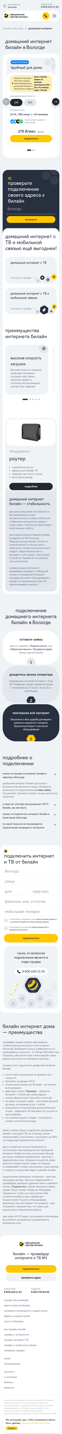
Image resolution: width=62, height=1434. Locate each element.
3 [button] (33, 399)
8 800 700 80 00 (40, 1292)
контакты (9, 1371)
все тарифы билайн (15, 1329)
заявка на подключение (17, 1316)
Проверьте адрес (42, 649)
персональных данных (46, 919)
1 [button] (25, 399)
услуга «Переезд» (14, 1321)
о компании (10, 1377)
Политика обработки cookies (43, 1413)
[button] (55, 101)
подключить (31, 138)
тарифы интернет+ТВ (16, 1339)
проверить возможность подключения (25, 1310)
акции (7, 1358)
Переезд (31, 1091)
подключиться (31, 938)
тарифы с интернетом (16, 1334)
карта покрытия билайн (17, 1305)
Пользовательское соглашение (17, 1413)
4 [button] (36, 399)
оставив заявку (43, 790)
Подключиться (38, 645)
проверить (31, 219)
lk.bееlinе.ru (43, 1403)
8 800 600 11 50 (50, 6)
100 (16, 102)
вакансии (9, 1387)
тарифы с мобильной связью (20, 1345)
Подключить (19, 1186)
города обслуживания (16, 1300)
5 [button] (39, 399)
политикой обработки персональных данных (30, 922)
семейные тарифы (14, 1350)
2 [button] (30, 399)
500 (30, 102)
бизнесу (8, 1382)
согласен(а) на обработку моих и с (33, 920)
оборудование (12, 1363)
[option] (28, 370)
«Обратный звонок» (21, 649)
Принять (11, 1428)
